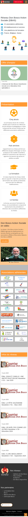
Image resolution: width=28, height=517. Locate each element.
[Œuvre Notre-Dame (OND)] (7, 339)
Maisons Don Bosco (9, 494)
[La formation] (14, 164)
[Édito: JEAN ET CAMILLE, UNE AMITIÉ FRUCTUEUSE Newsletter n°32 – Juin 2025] (14, 365)
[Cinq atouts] (14, 110)
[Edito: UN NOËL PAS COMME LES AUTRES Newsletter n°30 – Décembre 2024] (14, 416)
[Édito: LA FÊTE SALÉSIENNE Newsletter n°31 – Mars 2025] (14, 392)
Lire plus (5, 241)
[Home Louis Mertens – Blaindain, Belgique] (7, 321)
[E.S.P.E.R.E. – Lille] (21, 303)
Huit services (14, 146)
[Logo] (5, 1)
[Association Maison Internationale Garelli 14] (21, 290)
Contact (19, 511)
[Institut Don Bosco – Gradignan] (21, 321)
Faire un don (18, 2)
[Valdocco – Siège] (21, 339)
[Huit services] (14, 136)
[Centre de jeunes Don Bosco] (21, 296)
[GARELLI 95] (7, 315)
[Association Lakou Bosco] (7, 290)
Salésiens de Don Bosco (20, 474)
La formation (14, 174)
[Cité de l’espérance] (7, 303)
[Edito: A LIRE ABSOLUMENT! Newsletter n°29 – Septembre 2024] (14, 443)
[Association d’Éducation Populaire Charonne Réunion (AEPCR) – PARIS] (7, 278)
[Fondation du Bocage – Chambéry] (21, 309)
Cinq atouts (14, 119)
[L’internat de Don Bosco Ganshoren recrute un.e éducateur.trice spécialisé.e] (14, 73)
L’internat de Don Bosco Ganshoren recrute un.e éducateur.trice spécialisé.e (14, 86)
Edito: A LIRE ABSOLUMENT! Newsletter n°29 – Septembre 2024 (14, 455)
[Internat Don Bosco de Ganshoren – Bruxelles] (21, 327)
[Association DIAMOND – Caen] (7, 284)
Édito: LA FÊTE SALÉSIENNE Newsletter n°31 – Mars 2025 (12, 404)
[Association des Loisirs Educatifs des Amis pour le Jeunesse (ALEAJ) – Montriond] (21, 278)
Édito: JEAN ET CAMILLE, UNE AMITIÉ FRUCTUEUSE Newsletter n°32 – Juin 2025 (13, 378)
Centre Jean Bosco (9, 496)
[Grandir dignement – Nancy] (21, 315)
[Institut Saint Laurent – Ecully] (7, 327)
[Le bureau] (14, 190)
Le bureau (14, 200)
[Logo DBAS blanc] (4, 466)
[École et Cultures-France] (7, 309)
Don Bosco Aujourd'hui (20, 479)
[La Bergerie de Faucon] (7, 333)
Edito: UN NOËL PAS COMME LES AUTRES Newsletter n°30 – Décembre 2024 (14, 429)
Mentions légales (11, 511)
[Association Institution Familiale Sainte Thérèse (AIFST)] (21, 284)
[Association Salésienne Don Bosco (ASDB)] (7, 296)
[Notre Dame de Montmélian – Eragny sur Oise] (21, 333)
